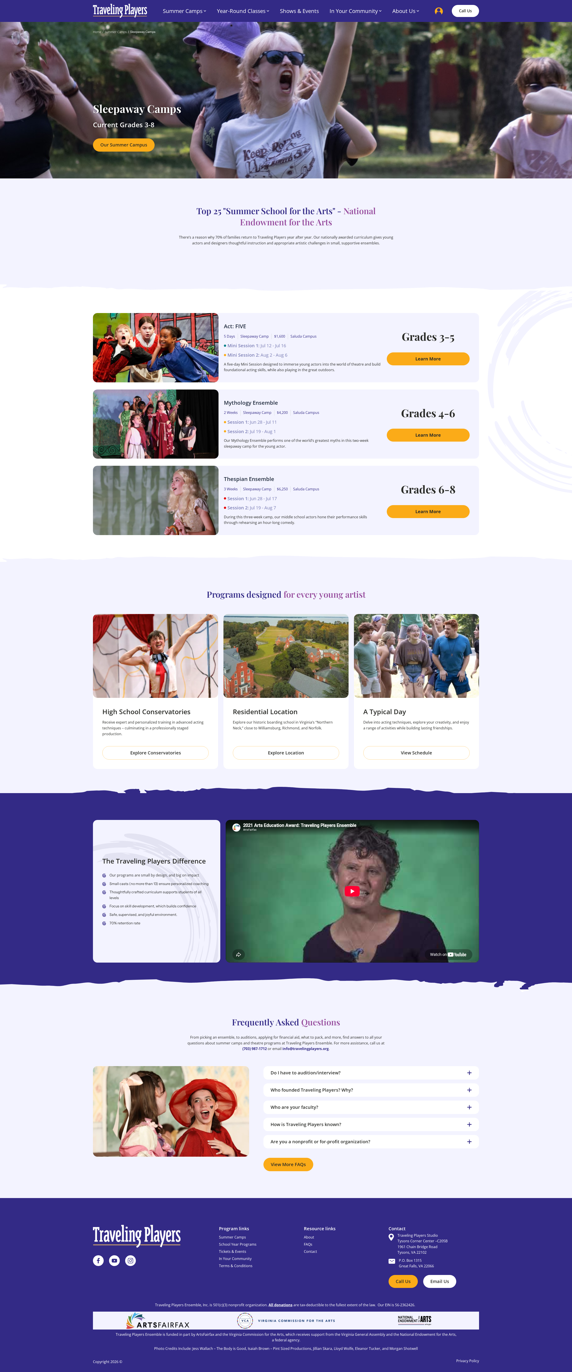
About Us (403, 11)
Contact (310, 1251)
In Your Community (354, 11)
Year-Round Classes (241, 11)
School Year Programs (238, 1244)
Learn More (428, 359)
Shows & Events (299, 11)
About (309, 1237)
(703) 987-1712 (254, 1048)
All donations (280, 1304)
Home (97, 32)
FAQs (308, 1244)
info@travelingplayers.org (305, 1048)
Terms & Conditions (235, 1266)
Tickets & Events (232, 1251)
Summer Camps (182, 11)
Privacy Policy (467, 1360)
